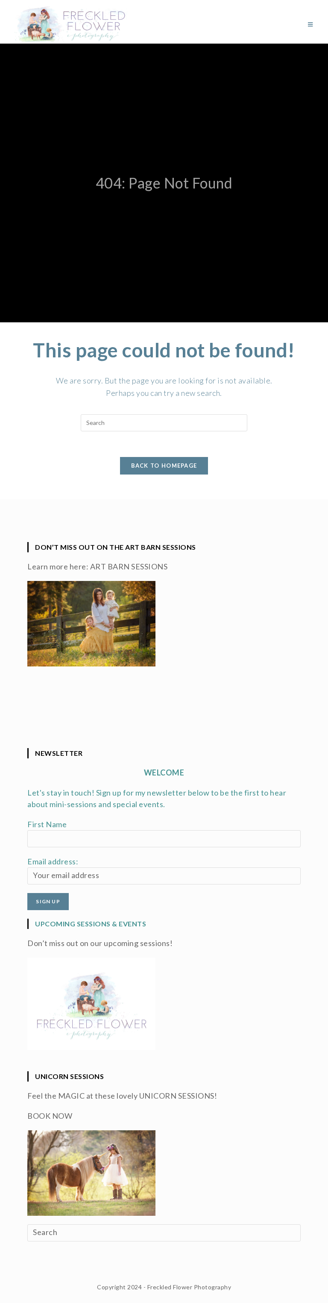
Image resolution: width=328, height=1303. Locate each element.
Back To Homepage (164, 465)
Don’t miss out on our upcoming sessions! (100, 943)
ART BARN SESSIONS (129, 566)
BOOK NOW (49, 1115)
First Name (47, 824)
